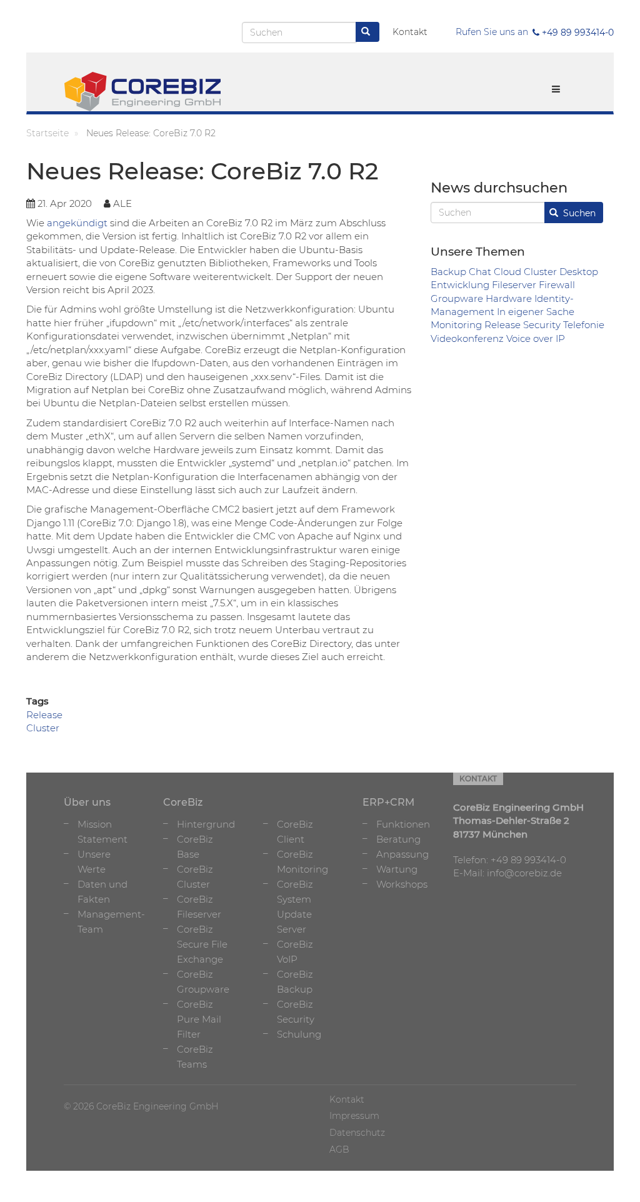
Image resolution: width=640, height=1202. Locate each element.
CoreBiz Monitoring (302, 861)
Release (502, 325)
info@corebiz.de (524, 873)
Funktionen (403, 824)
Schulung (299, 1034)
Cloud (507, 272)
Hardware (509, 298)
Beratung (398, 839)
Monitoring (456, 325)
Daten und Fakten (103, 891)
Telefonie (583, 325)
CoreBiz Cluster (195, 876)
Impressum (354, 1115)
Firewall (557, 285)
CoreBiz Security (295, 1011)
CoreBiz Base (195, 846)
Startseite (47, 133)
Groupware (457, 298)
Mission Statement (103, 831)
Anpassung (402, 854)
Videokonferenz (467, 338)
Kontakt (410, 32)
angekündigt (77, 223)
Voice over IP (535, 338)
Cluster (540, 272)
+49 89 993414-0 (576, 32)
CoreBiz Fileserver (199, 906)
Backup (448, 272)
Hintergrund (206, 824)
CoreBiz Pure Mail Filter (199, 1019)
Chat (480, 272)
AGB (339, 1149)
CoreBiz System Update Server (295, 906)
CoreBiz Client (295, 831)
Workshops (402, 884)
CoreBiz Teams (195, 1056)
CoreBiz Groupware (203, 981)
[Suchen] (367, 32)
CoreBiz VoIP (295, 951)
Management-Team (111, 921)
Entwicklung (460, 285)
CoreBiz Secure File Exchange (202, 944)
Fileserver (514, 285)
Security (542, 325)
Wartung (397, 869)
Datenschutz (357, 1132)
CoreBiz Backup (295, 981)
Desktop (578, 272)
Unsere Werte (94, 861)
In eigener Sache (535, 312)
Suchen (578, 213)
